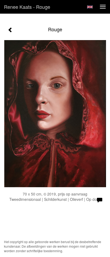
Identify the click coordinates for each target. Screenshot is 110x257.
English (90, 7)
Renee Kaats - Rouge (27, 6)
